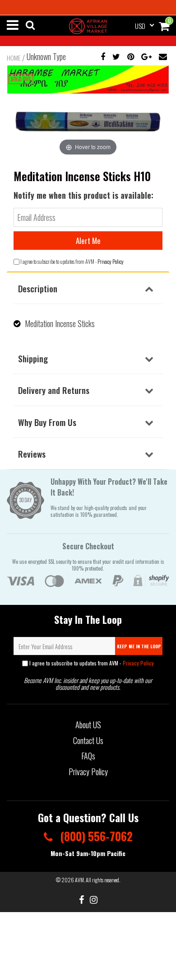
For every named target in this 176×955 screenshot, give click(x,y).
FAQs (88, 756)
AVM (79, 880)
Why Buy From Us (47, 422)
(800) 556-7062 (95, 836)
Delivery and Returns (53, 390)
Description (37, 288)
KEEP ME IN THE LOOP (139, 646)
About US (88, 724)
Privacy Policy (110, 261)
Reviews (32, 453)
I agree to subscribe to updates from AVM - (91, 663)
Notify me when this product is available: (83, 195)
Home (13, 57)
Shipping (33, 358)
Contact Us (88, 740)
